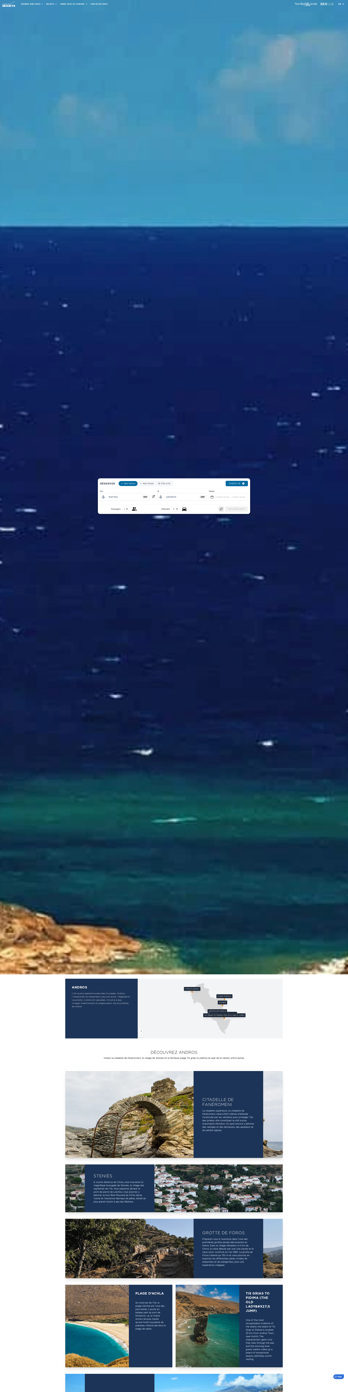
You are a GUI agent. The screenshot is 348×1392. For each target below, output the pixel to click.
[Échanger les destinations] (153, 496)
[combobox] (176, 509)
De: (101, 491)
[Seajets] (7, 4)
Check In (234, 483)
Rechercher (236, 509)
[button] (222, 1003)
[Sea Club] (327, 4)
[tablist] (145, 483)
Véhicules (165, 509)
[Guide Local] (306, 4)
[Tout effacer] (221, 509)
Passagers (116, 509)
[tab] (128, 483)
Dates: (212, 491)
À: (158, 491)
